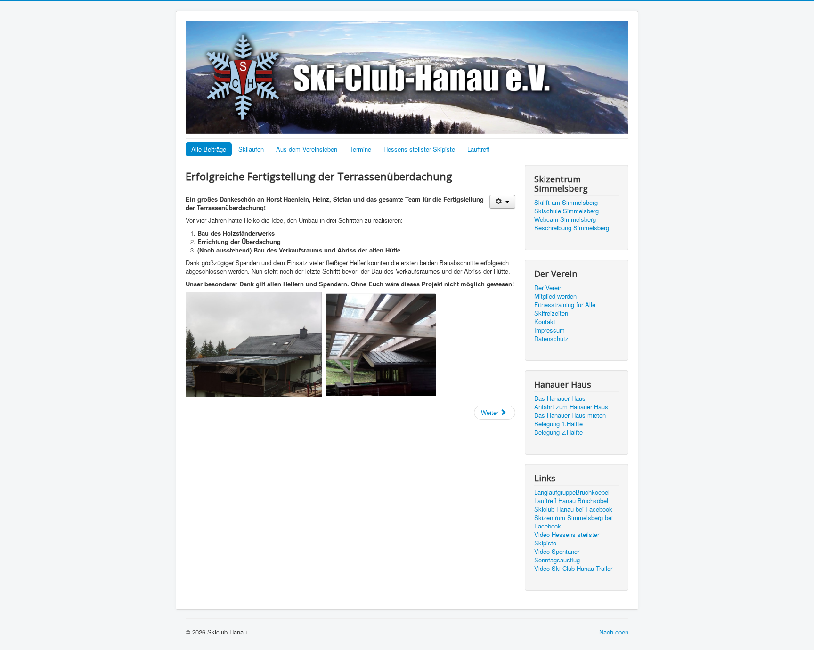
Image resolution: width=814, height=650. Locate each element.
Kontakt (544, 321)
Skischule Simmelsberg (566, 211)
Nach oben (613, 631)
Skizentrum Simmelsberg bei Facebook (573, 521)
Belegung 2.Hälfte (558, 432)
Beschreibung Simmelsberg (571, 228)
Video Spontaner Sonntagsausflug (557, 555)
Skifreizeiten (551, 313)
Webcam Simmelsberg (565, 219)
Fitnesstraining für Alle (564, 305)
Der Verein (548, 288)
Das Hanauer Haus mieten (570, 415)
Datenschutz (551, 338)
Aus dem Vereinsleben (306, 149)
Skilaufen (251, 149)
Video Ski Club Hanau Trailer (573, 568)
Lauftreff (478, 149)
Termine (360, 149)
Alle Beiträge (208, 149)
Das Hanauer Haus (560, 398)
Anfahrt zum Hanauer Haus (571, 407)
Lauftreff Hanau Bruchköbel (571, 500)
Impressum (549, 330)
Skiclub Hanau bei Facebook (573, 509)
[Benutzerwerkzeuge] (502, 202)
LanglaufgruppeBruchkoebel (572, 492)
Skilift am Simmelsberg (566, 202)
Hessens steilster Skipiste (419, 149)
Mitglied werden (555, 296)
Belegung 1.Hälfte (558, 424)
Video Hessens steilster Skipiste (566, 538)
